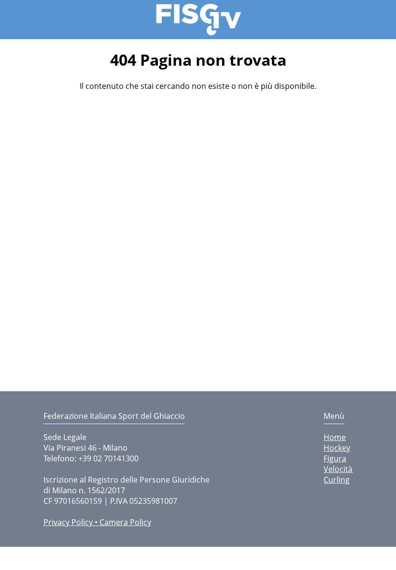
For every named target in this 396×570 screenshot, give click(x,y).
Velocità (338, 469)
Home (335, 437)
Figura (335, 458)
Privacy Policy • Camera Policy (97, 522)
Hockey (337, 447)
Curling (337, 479)
